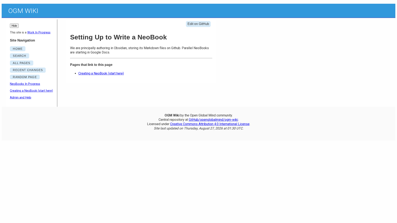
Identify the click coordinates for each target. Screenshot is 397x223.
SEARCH (19, 55)
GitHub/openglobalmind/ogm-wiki (213, 120)
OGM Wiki (23, 11)
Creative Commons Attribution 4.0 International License (210, 124)
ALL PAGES (21, 63)
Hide (14, 25)
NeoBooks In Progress (25, 84)
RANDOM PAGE (25, 77)
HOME (17, 48)
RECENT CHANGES (28, 70)
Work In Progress (38, 32)
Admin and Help (20, 97)
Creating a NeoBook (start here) (31, 91)
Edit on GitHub (198, 24)
